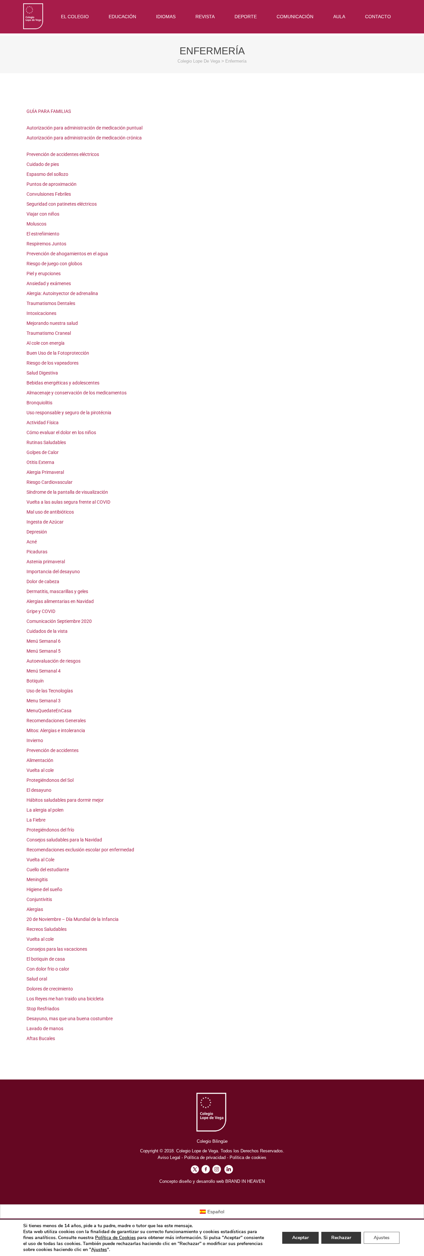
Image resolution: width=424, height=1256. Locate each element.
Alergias (34, 909)
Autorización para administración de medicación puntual (84, 127)
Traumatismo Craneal (48, 333)
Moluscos (36, 223)
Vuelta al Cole (40, 859)
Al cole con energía (45, 343)
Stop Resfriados (42, 1008)
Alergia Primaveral (45, 472)
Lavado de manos (44, 1028)
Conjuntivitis (39, 899)
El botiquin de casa (45, 959)
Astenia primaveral (45, 561)
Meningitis (37, 879)
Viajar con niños (42, 214)
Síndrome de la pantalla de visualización (67, 492)
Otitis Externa (40, 462)
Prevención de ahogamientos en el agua (67, 253)
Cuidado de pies (42, 164)
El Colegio (75, 16)
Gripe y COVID (40, 611)
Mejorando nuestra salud (52, 323)
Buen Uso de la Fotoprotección (57, 353)
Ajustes (99, 1250)
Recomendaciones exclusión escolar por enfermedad (80, 849)
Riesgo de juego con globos (54, 263)
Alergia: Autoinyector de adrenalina (62, 293)
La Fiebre (35, 820)
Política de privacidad (205, 1157)
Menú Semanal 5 (43, 651)
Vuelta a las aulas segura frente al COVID (68, 502)
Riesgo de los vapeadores (52, 363)
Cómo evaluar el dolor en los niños (61, 432)
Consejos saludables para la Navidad (64, 839)
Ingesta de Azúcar (45, 522)
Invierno (34, 740)
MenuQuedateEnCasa (49, 710)
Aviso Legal (169, 1157)
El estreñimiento (42, 233)
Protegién (36, 780)
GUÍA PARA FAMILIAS (48, 111)
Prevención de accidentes (52, 750)
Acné (31, 541)
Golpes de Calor (42, 452)
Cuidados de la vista (47, 631)
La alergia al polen (45, 810)
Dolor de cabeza (42, 581)
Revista (205, 16)
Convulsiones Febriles (48, 194)
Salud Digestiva (42, 373)
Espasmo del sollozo (47, 174)
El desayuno (38, 790)
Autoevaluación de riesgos (53, 661)
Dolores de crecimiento (49, 988)
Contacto (378, 16)
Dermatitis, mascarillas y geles (57, 591)
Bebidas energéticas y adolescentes (62, 382)
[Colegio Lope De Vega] (33, 16)
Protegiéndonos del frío (50, 829)
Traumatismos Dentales (50, 303)
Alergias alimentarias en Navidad (60, 601)
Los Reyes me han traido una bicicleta (65, 998)
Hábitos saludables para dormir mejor (65, 800)
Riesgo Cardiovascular (49, 482)
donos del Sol (60, 780)
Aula (339, 16)
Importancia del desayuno (53, 571)
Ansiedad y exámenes (48, 283)
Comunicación (295, 16)
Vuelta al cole (40, 770)
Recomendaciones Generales (56, 720)
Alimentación (39, 760)
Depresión (36, 531)
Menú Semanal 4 (43, 671)
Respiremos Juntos (46, 243)
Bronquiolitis (39, 402)
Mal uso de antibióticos (50, 512)
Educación (122, 16)
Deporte (246, 16)
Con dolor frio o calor (47, 969)
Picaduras (36, 551)
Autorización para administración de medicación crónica (84, 137)
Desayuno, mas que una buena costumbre (69, 1018)
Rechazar (341, 1237)
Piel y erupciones (43, 273)
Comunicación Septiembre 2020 (59, 621)
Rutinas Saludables (46, 442)
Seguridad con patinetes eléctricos (61, 204)
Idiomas (166, 16)
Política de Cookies (115, 1237)
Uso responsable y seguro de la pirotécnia (68, 412)
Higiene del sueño (44, 889)
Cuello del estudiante (47, 869)
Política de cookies (248, 1157)
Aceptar (300, 1237)
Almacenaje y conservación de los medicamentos (76, 392)
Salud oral (36, 978)
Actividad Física (42, 422)
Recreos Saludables (46, 929)
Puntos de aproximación (51, 184)
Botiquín (35, 680)
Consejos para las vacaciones (56, 949)
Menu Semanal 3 (43, 700)
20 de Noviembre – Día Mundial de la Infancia (72, 919)
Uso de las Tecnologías (49, 690)
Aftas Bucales (40, 1038)
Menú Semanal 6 (43, 641)
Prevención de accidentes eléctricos (62, 154)
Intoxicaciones (41, 313)
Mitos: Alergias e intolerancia (55, 730)
